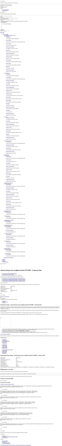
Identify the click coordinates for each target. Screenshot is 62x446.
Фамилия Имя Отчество (4, 19)
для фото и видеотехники (8, 182)
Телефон (1, 20)
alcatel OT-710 (4, 344)
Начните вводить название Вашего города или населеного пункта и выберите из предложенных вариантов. (18, 373)
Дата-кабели (8, 50)
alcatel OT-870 (4, 348)
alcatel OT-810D (4, 347)
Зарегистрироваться (5, 9)
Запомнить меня (4, 7)
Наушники (8, 66)
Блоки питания (8, 43)
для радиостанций (7, 248)
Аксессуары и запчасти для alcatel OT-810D (9, 273)
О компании (4, 435)
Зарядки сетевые (9, 56)
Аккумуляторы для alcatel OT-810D (8, 274)
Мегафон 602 (4, 353)
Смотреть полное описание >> (5, 334)
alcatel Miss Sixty (5, 340)
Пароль (1, 17)
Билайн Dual (4, 352)
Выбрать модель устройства (9, 257)
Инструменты (8, 130)
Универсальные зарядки (10, 69)
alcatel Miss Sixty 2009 (5, 341)
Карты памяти (8, 63)
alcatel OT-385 (4, 342)
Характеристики (5, 301)
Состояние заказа (5, 261)
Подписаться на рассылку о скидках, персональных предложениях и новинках (14, 21)
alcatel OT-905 (4, 351)
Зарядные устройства (9, 230)
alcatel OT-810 (4, 346)
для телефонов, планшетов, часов (9, 35)
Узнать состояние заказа (6, 443)
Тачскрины (8, 110)
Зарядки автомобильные (10, 53)
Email (1, 16)
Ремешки (7, 134)
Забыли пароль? (5, 10)
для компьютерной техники (8, 220)
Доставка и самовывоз (6, 442)
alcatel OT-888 (4, 350)
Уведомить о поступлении (4, 296)
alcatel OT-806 (4, 345)
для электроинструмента (8, 225)
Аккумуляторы (8, 40)
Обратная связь (4, 437)
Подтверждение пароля (4, 18)
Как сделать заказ (5, 440)
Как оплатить (4, 441)
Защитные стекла (9, 93)
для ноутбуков (6, 154)
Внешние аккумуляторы (10, 46)
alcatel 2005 (4, 339)
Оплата (3, 260)
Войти (10, 23)
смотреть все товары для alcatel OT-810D (7, 384)
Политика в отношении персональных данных (10, 436)
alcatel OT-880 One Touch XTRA (7, 349)
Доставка (3, 259)
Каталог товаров (5, 34)
